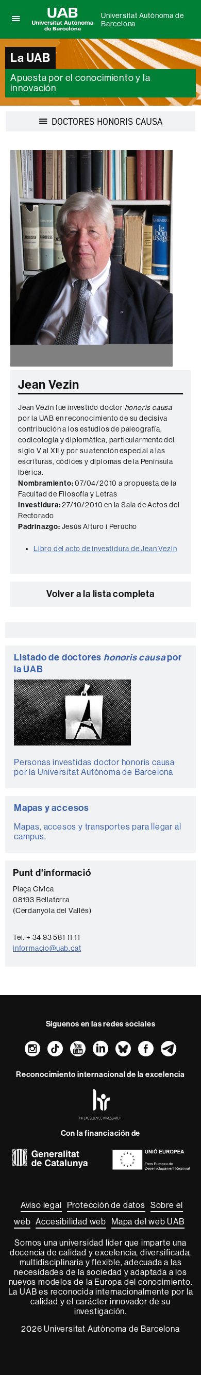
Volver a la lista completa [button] (100, 594)
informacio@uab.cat (47, 948)
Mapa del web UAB (148, 1222)
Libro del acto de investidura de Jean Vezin (105, 548)
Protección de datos (106, 1205)
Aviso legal (41, 1205)
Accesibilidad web (71, 1222)
